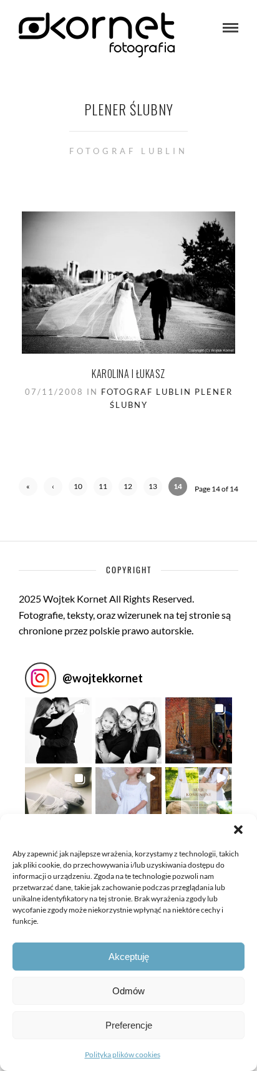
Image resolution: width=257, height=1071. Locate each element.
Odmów (128, 991)
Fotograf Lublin (146, 392)
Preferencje (128, 1025)
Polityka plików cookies (122, 1054)
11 (103, 486)
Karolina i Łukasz (128, 373)
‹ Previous (53, 489)
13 (152, 486)
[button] (238, 829)
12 (128, 486)
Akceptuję (129, 956)
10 (78, 486)
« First (28, 489)
